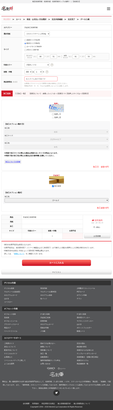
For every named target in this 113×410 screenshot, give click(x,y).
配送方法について (10, 350)
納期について (19, 254)
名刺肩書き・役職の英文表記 (87, 357)
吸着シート (81, 331)
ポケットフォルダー (84, 328)
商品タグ (7, 328)
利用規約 (35, 404)
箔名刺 (6, 318)
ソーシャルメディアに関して (15, 360)
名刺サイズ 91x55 (33, 40)
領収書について (46, 350)
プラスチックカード (11, 324)
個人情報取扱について (82, 404)
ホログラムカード (10, 295)
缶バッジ (43, 299)
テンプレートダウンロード (87, 354)
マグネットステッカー (85, 321)
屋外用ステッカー (83, 318)
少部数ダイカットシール (86, 288)
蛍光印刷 (43, 288)
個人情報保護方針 (64, 404)
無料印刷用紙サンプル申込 (50, 360)
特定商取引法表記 (48, 404)
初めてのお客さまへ (47, 343)
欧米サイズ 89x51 (33, 43)
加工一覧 (43, 354)
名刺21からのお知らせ (85, 350)
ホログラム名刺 (46, 295)
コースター (8, 302)
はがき (6, 299)
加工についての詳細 (12, 162)
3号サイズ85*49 (33, 50)
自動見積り (44, 357)
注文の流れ (81, 343)
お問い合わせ (45, 364)
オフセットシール (10, 321)
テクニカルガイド (10, 354)
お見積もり (8, 357)
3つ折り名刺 (81, 314)
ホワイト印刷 (82, 295)
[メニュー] (109, 8)
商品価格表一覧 (82, 364)
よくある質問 (9, 364)
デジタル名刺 (9, 288)
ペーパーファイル (10, 331)
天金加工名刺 (45, 318)
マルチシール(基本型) (48, 292)
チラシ (79, 299)
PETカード (81, 292)
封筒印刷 (43, 321)
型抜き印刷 (44, 328)
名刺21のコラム (83, 360)
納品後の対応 (82, 347)
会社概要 (26, 404)
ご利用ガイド (9, 343)
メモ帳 (42, 331)
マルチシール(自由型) (12, 292)
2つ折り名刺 (45, 314)
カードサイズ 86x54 (34, 47)
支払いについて (10, 347)
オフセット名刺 (10, 314)
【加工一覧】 (21, 93)
